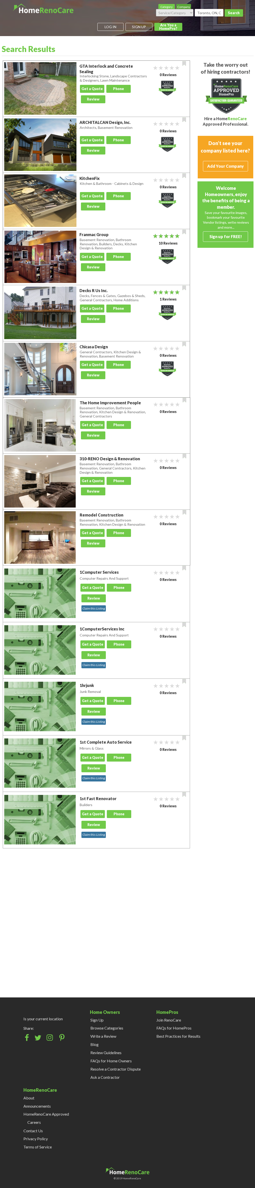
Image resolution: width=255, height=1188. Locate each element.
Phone (118, 89)
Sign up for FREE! (225, 236)
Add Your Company (225, 166)
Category (166, 7)
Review (93, 99)
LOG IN (110, 27)
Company (183, 7)
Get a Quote (92, 89)
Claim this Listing (93, 608)
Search (234, 13)
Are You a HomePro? (168, 27)
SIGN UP (139, 27)
